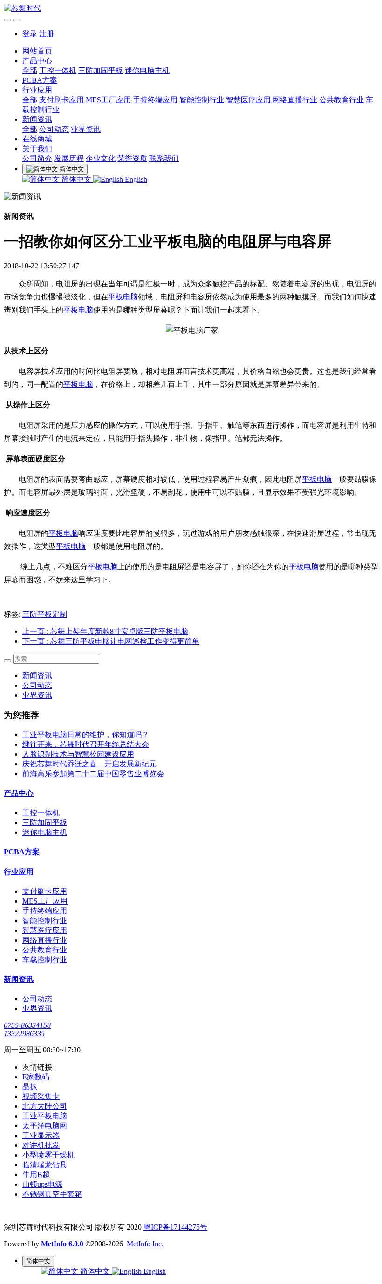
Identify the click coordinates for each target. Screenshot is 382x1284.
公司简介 (37, 158)
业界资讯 (86, 129)
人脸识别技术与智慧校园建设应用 (78, 754)
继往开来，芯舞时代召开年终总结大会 (85, 744)
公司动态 (54, 129)
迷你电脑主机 (147, 70)
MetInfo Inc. (145, 1244)
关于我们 (37, 149)
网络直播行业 (295, 100)
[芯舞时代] (191, 8)
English (135, 179)
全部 (29, 70)
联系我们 (164, 158)
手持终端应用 (155, 100)
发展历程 (69, 158)
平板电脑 (123, 297)
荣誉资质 (132, 158)
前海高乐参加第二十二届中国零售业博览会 (93, 774)
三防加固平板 (100, 70)
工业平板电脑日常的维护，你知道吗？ (85, 734)
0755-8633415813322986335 (27, 1029)
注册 (46, 34)
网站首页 (37, 51)
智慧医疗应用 (248, 100)
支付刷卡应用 (61, 100)
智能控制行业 (201, 100)
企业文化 (101, 158)
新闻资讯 (37, 119)
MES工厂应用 (108, 100)
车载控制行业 (44, 960)
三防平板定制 (44, 614)
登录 (29, 34)
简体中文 (76, 179)
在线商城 (37, 139)
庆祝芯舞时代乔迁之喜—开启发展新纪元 (89, 764)
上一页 (105, 631)
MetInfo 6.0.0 (62, 1244)
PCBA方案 (39, 80)
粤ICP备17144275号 (175, 1227)
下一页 (110, 641)
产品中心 (37, 61)
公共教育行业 (341, 100)
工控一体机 (57, 70)
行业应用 (37, 90)
